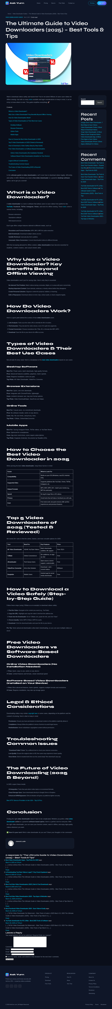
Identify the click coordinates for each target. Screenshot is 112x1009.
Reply (7, 870)
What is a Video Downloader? (18, 111)
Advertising (92, 993)
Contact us (71, 3)
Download (48, 980)
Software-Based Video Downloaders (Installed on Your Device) (30, 156)
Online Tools (14, 131)
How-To (69, 977)
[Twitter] (11, 986)
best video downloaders (50, 360)
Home (38, 3)
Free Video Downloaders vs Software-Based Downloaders (27, 149)
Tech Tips (69, 983)
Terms (97, 1004)
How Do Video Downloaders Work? (20, 117)
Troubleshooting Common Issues (19, 164)
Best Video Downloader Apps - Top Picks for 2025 (22, 860)
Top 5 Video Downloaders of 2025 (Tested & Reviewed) (26, 142)
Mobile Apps (14, 134)
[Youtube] (15, 986)
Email (8, 952)
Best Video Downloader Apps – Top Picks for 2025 (92, 179)
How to (53, 3)
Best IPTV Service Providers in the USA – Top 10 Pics (24, 800)
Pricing (46, 3)
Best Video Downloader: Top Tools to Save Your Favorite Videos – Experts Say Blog (92, 165)
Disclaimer (91, 990)
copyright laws (33, 713)
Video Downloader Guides (20, 13)
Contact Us (92, 980)
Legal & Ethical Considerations (18, 160)
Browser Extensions (17, 128)
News (68, 980)
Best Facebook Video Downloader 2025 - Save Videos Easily (26, 908)
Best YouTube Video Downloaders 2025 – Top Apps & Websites (92, 216)
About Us (91, 977)
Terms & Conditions (94, 987)
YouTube (10, 206)
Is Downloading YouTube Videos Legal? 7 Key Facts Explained (26, 872)
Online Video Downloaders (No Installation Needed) (27, 153)
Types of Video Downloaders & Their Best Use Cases (25, 121)
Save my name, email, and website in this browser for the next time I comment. (33, 957)
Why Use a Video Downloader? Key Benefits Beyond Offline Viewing (30, 114)
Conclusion (12, 170)
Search (83, 99)
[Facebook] (7, 986)
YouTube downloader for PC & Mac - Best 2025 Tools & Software (27, 920)
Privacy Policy (92, 983)
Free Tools (62, 3)
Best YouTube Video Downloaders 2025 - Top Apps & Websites (26, 896)
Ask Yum (15, 3)
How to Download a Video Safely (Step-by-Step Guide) (26, 145)
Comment (9, 947)
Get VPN (102, 3)
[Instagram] (20, 986)
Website (8, 954)
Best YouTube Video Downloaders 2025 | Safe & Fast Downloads (27, 884)
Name (8, 949)
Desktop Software (16, 125)
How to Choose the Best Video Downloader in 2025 (25, 139)
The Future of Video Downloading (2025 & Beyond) (24, 167)
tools (31, 99)
